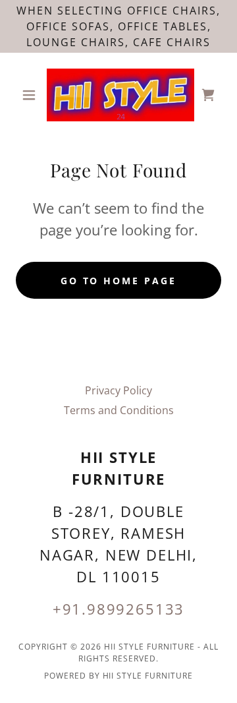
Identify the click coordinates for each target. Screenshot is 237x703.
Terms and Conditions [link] (119, 410)
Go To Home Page (119, 280)
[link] (118, 95)
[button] (31, 95)
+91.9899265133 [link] (119, 609)
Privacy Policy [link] (118, 390)
